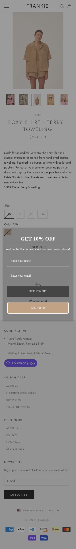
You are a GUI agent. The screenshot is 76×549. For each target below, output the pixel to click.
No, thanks (38, 308)
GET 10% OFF (38, 291)
